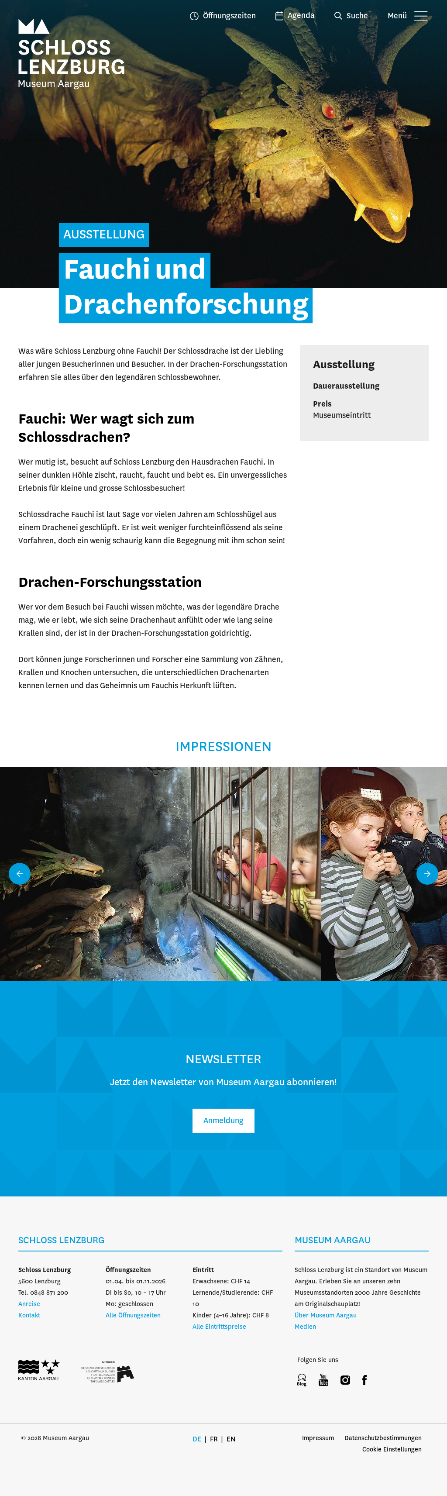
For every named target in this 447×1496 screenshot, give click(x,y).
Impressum (318, 1438)
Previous (20, 874)
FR (214, 1439)
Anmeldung (223, 1121)
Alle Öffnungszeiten (133, 1315)
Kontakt (29, 1315)
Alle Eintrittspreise (219, 1327)
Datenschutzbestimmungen (383, 1438)
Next (427, 874)
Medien (305, 1327)
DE (197, 1439)
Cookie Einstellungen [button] (392, 1449)
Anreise (29, 1304)
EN (231, 1439)
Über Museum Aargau (326, 1315)
